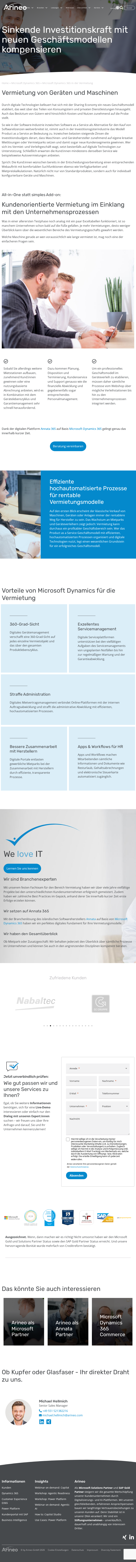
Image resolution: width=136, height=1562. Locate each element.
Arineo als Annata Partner (67, 1328)
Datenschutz (78, 1549)
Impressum (92, 1549)
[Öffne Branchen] (46, 8)
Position (106, 1106)
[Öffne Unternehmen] (89, 8)
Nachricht (75, 1118)
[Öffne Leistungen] (61, 8)
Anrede (73, 1068)
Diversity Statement (111, 1549)
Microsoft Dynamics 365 (25, 83)
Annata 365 (48, 429)
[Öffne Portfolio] (32, 8)
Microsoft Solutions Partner (96, 1487)
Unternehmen (77, 1106)
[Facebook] (48, 1421)
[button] (44, 1025)
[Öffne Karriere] (102, 8)
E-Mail (73, 1093)
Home (5, 83)
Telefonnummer (110, 1093)
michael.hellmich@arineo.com (62, 1415)
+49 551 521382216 (55, 1411)
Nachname (108, 1080)
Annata (91, 919)
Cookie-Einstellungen (58, 1549)
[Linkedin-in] (41, 1421)
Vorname (74, 1080)
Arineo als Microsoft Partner (23, 1328)
